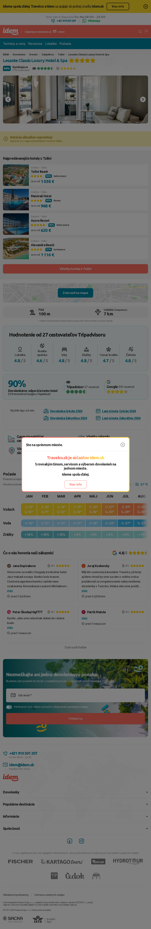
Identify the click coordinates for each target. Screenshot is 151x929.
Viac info (75, 484)
